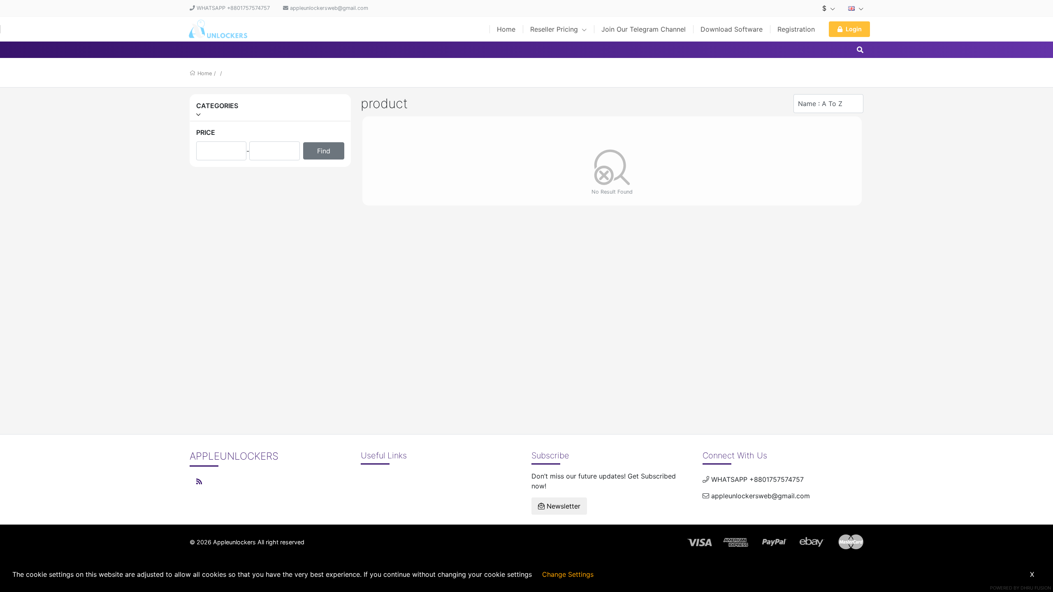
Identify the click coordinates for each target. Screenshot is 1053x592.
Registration (796, 29)
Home (506, 29)
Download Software (731, 29)
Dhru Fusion (1036, 588)
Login (854, 28)
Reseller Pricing (555, 29)
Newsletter (562, 506)
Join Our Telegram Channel (643, 29)
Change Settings (568, 574)
